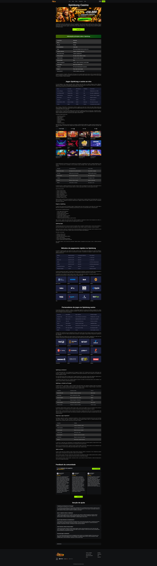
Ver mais (78, 496)
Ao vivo (72, 128)
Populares (60, 128)
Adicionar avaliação (96, 468)
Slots (95, 128)
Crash (84, 128)
